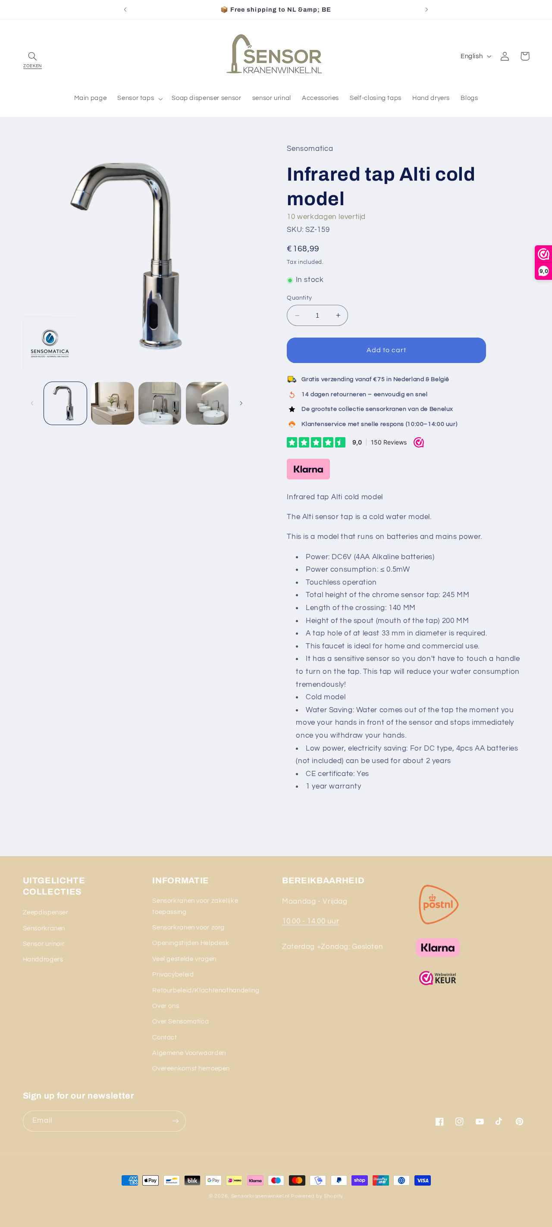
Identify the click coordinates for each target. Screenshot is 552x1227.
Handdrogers (43, 959)
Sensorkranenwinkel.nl (260, 1196)
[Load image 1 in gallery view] (65, 403)
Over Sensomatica (180, 1021)
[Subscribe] (175, 1121)
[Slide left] (32, 403)
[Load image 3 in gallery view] (159, 403)
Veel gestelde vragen (184, 959)
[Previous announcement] (125, 9)
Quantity (299, 298)
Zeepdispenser (46, 912)
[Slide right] (241, 403)
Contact (164, 1037)
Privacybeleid (173, 974)
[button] (33, 56)
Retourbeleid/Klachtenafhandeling (205, 990)
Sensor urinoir (44, 944)
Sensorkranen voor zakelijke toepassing (195, 906)
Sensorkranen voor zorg (188, 927)
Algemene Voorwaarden (189, 1053)
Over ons (165, 1006)
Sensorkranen (44, 928)
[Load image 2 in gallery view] (112, 403)
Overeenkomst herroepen (191, 1068)
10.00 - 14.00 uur (310, 921)
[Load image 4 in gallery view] (207, 403)
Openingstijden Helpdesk (190, 943)
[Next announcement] (426, 9)
